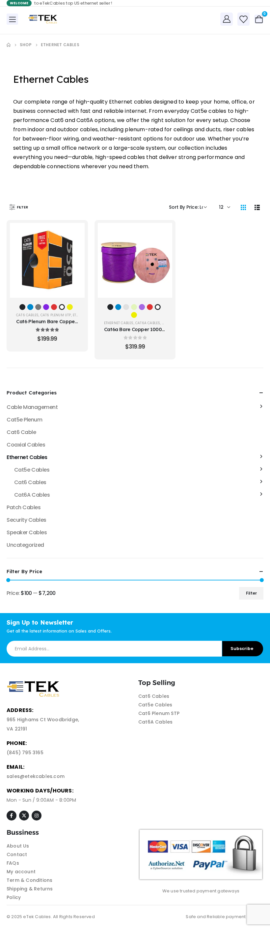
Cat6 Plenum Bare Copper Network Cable (64, 321)
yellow (70, 307)
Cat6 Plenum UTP (55, 315)
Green (134, 307)
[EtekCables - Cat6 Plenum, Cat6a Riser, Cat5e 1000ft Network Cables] (43, 19)
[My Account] (226, 18)
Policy (14, 897)
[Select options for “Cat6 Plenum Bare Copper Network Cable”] (74, 232)
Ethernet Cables (119, 323)
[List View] (257, 207)
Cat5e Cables (31, 470)
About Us (18, 846)
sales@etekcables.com (36, 776)
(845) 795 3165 (25, 752)
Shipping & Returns (30, 888)
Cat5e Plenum (24, 419)
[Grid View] (243, 207)
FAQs (13, 863)
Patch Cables (23, 507)
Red (54, 307)
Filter (251, 593)
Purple (46, 307)
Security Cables (26, 520)
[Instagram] (36, 816)
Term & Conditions (29, 880)
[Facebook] (11, 816)
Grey (38, 307)
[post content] (47, 260)
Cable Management (32, 407)
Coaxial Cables (26, 445)
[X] (24, 816)
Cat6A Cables (147, 323)
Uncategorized (25, 545)
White (62, 307)
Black (22, 307)
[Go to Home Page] (9, 44)
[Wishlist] (243, 19)
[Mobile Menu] (12, 19)
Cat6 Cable (21, 432)
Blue (30, 307)
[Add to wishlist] (74, 249)
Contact (17, 854)
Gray (126, 307)
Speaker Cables (27, 532)
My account (21, 871)
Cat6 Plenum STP (158, 713)
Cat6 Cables (27, 315)
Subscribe (241, 648)
